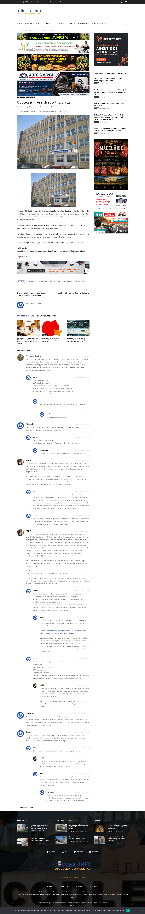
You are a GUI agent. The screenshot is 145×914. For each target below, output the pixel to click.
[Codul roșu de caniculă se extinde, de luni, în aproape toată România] (53, 328)
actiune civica (31, 281)
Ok (128, 910)
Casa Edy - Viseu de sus (89, 895)
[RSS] (117, 2)
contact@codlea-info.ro (78, 877)
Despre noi (54, 2)
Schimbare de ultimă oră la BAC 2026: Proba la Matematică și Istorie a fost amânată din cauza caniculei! (28, 340)
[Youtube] (126, 2)
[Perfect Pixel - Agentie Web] (111, 66)
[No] (142, 910)
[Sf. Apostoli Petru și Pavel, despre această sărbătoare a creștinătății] (99, 828)
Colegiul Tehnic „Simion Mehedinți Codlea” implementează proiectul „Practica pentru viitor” (108, 117)
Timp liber (82, 24)
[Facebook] (113, 2)
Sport (70, 24)
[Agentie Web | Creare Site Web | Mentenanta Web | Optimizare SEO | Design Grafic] (53, 276)
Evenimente (47, 24)
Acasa (19, 24)
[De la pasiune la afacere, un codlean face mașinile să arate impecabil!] (61, 828)
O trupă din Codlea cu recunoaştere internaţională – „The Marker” (32, 294)
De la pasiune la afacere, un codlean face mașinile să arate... (79, 827)
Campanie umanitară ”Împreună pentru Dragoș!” (40, 839)
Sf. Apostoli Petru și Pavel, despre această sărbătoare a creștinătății (118, 827)
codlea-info (43, 281)
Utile (60, 24)
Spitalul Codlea (80, 281)
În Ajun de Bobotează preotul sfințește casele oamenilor (116, 838)
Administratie (98, 24)
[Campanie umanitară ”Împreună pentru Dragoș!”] (22, 842)
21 (53, 107)
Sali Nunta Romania (75, 895)
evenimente (68, 281)
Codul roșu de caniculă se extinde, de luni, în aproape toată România (53, 339)
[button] (125, 24)
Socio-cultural (30, 97)
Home (49, 886)
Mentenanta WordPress (99, 892)
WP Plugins (64, 895)
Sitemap (79, 886)
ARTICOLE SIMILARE (25, 316)
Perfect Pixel (86, 892)
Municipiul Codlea (29, 107)
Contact (62, 2)
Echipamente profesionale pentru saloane (109, 895)
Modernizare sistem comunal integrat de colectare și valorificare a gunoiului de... (110, 92)
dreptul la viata (55, 281)
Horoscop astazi (42, 2)
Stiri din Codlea (32, 24)
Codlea (20, 335)
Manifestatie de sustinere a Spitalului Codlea (73, 294)
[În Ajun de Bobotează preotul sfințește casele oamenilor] (99, 840)
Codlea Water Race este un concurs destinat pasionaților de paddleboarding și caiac (78, 339)
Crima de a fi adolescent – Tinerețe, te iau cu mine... (78, 838)
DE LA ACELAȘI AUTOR (46, 316)
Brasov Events (56, 895)
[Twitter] (121, 2)
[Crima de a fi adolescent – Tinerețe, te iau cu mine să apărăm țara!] (61, 840)
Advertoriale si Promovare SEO (41, 895)
